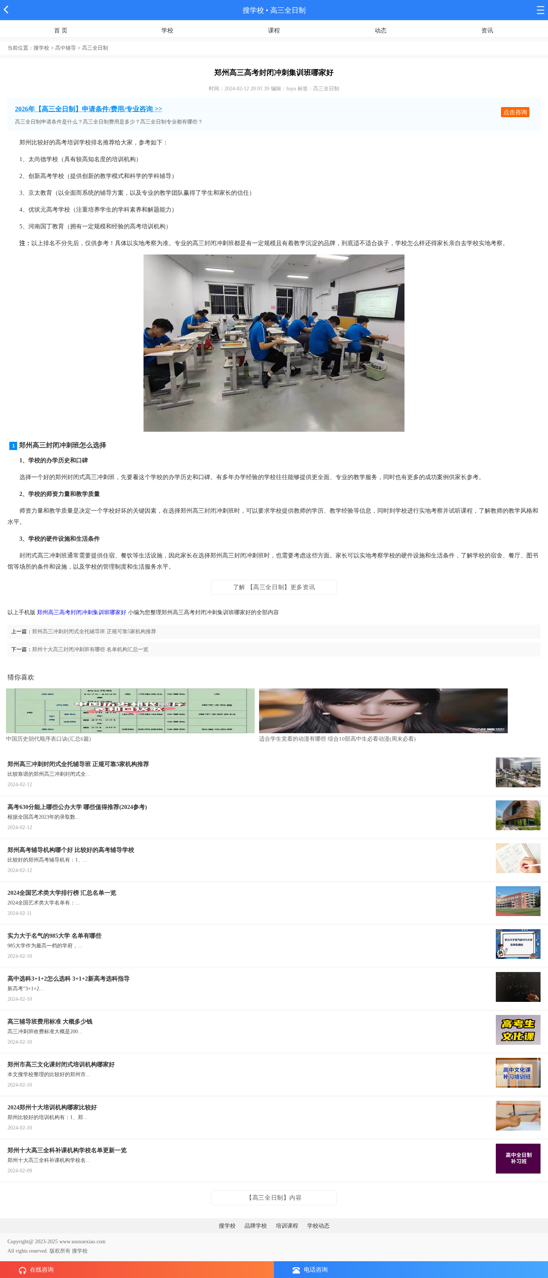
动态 (381, 30)
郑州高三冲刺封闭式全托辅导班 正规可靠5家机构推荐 (94, 631)
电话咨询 (316, 1269)
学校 (167, 30)
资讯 (487, 30)
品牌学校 (256, 1226)
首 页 (60, 30)
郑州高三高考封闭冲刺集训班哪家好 (81, 612)
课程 (274, 30)
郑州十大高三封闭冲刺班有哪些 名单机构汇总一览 (90, 649)
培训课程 (287, 1226)
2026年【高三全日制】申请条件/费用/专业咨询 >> (88, 109)
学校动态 (318, 1226)
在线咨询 (42, 1269)
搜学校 (253, 10)
